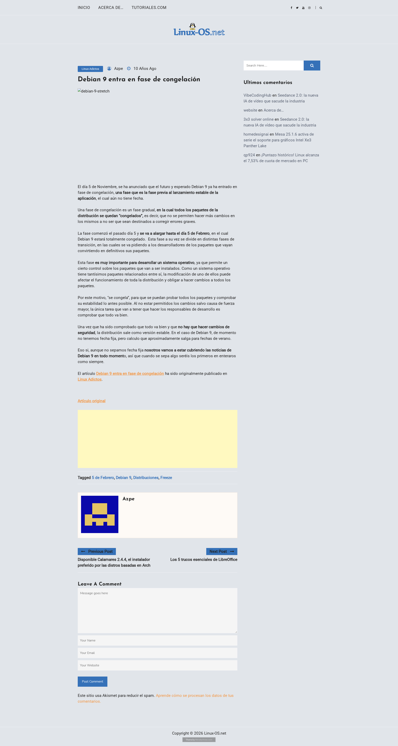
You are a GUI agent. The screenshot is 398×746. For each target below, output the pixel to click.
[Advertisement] (157, 439)
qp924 (249, 155)
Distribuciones (146, 477)
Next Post (218, 551)
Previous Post (100, 551)
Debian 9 (123, 477)
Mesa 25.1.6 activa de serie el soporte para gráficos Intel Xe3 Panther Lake (279, 140)
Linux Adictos (90, 68)
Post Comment (92, 681)
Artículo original (92, 401)
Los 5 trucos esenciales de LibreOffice (203, 559)
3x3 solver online (259, 119)
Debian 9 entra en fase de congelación (130, 373)
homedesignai (256, 134)
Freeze (166, 477)
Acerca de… (111, 7)
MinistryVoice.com (203, 740)
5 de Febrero (103, 477)
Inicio (84, 7)
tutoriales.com (149, 7)
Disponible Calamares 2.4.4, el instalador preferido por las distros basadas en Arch (114, 562)
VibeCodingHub (257, 95)
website (250, 110)
